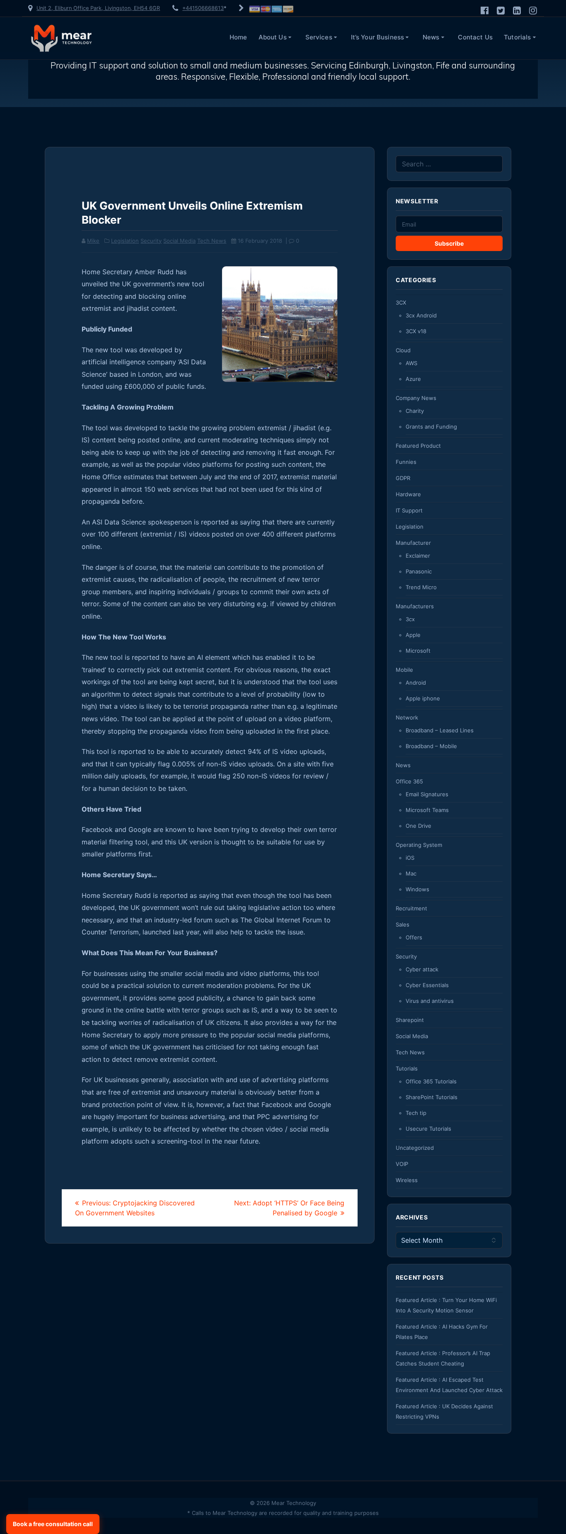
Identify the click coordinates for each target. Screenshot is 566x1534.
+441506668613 (203, 8)
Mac (411, 873)
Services (318, 37)
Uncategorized (415, 1147)
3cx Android (421, 315)
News (431, 37)
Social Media (179, 240)
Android (416, 682)
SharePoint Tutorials (431, 1097)
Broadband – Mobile (431, 746)
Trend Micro (421, 587)
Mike (93, 240)
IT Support (409, 510)
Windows (417, 889)
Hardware (408, 494)
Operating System (419, 844)
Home (238, 37)
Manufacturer (413, 542)
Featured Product (418, 445)
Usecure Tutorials (428, 1128)
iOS (410, 857)
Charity (415, 410)
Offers (414, 937)
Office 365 (409, 781)
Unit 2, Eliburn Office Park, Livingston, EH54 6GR (98, 8)
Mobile (404, 669)
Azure (413, 379)
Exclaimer (418, 555)
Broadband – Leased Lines (440, 730)
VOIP (402, 1164)
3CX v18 (416, 331)
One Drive (418, 825)
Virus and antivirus (430, 1000)
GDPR (403, 478)
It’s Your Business (377, 37)
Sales (402, 924)
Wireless (407, 1180)
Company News (416, 398)
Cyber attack (422, 969)
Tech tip (416, 1113)
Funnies (406, 461)
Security (151, 240)
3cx (410, 619)
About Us (273, 37)
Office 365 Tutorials (431, 1081)
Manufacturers (415, 606)
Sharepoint (410, 1020)
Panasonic (419, 571)
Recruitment (411, 908)
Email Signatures (427, 794)
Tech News (211, 240)
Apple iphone (423, 698)
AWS (411, 363)
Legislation (125, 240)
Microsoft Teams (427, 810)
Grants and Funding (431, 426)
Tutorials (517, 37)
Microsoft (418, 650)
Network (407, 717)
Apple (413, 635)
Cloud (403, 350)
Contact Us (475, 37)
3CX (401, 302)
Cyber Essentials (427, 985)
